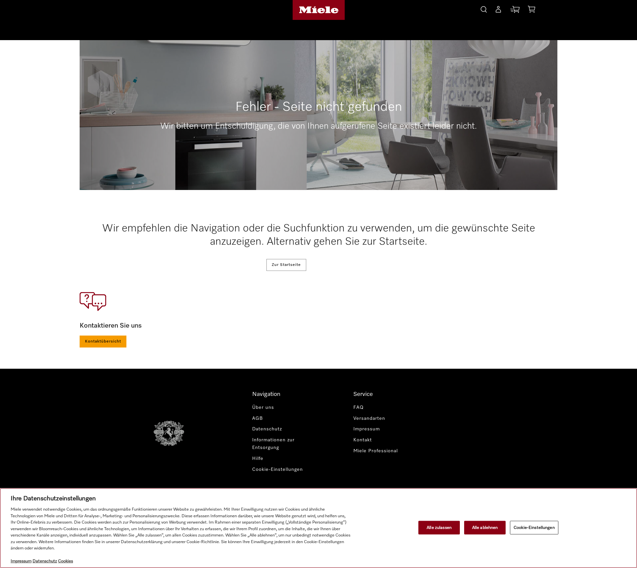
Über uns (263, 407)
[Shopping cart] (531, 10)
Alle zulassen (439, 527)
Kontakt (362, 440)
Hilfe (257, 458)
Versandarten (369, 418)
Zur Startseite (286, 265)
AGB (257, 418)
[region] (318, 528)
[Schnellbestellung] (515, 11)
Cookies (65, 561)
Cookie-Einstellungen (534, 527)
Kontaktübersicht (103, 342)
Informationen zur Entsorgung (273, 444)
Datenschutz (267, 429)
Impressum (366, 429)
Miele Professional (375, 451)
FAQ (358, 407)
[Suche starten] (484, 8)
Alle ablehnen (485, 527)
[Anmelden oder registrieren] (498, 10)
